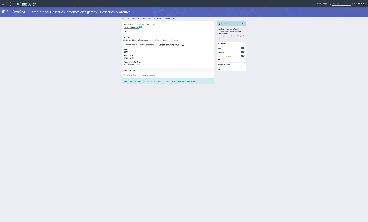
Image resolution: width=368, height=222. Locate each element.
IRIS (123, 19)
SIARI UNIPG (131, 19)
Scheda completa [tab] (148, 45)
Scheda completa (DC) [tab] (169, 45)
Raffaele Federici (131, 27)
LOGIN (363, 4)
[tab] (182, 45)
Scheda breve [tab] (131, 44)
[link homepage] (7, 3)
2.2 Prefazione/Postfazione (166, 19)
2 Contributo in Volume (146, 19)
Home (319, 4)
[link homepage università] (27, 3)
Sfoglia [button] (325, 4)
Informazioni (225, 24)
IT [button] (355, 4)
